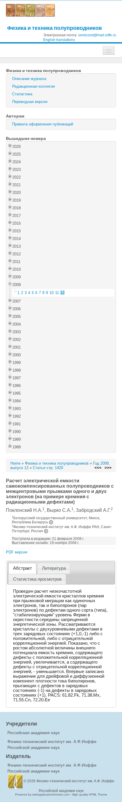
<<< (98, 467)
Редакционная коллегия (33, 86)
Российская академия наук (33, 732)
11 (57, 292)
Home (15, 463)
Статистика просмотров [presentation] (37, 579)
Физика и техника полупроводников (54, 27)
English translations (59, 40)
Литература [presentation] (54, 568)
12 (62, 292)
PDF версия (16, 552)
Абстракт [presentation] (22, 568)
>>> (108, 467)
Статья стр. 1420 (48, 467)
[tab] (22, 568)
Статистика (22, 94)
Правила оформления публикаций (42, 124)
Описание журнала (29, 78)
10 (51, 292)
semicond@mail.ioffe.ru (97, 35)
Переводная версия (29, 101)
